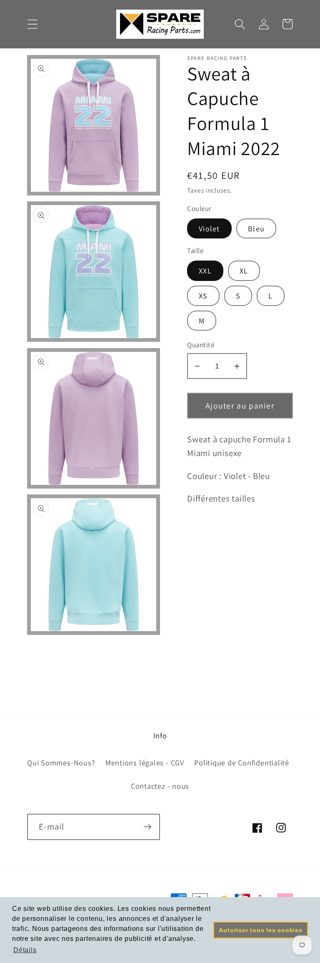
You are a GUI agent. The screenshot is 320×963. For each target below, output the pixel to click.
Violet (209, 228)
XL (244, 271)
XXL (205, 271)
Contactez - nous (160, 786)
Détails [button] (24, 949)
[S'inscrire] (147, 827)
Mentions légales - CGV (144, 762)
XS (203, 296)
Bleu (256, 228)
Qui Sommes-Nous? (61, 762)
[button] (32, 24)
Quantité (200, 344)
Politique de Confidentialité (241, 762)
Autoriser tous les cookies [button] (260, 930)
